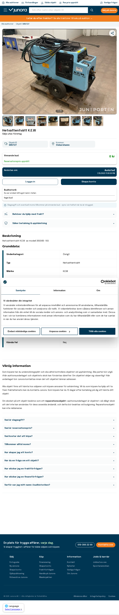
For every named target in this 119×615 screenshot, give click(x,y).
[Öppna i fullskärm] (113, 110)
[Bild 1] (7, 121)
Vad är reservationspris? (18, 428)
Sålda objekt (50, 3)
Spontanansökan (101, 566)
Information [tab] (59, 290)
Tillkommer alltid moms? (17, 444)
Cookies (111, 596)
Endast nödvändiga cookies (22, 331)
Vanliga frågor (111, 3)
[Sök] (92, 10)
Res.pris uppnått (70, 3)
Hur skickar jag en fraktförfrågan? (23, 469)
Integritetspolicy (98, 596)
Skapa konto (89, 182)
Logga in (30, 182)
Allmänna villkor (80, 596)
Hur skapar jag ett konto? (18, 453)
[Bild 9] (98, 121)
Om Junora (72, 574)
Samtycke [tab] (21, 290)
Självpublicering (17, 574)
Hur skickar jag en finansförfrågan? (24, 477)
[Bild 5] (53, 121)
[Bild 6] (64, 121)
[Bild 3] (30, 121)
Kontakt (71, 562)
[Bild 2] (19, 121)
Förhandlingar (31, 3)
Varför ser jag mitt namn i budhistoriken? (27, 485)
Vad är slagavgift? (14, 420)
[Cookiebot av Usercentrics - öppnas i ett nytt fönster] (103, 282)
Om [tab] (98, 290)
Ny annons (14, 566)
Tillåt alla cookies (97, 331)
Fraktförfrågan (46, 570)
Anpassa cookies (57, 331)
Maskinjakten (45, 577)
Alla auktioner (12, 3)
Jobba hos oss (100, 562)
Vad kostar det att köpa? (18, 436)
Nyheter (71, 566)
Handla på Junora (47, 574)
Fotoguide (14, 562)
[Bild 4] (41, 121)
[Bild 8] (87, 121)
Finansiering (45, 562)
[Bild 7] (75, 121)
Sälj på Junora (109, 10)
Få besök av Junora (18, 577)
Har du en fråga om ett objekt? (21, 461)
